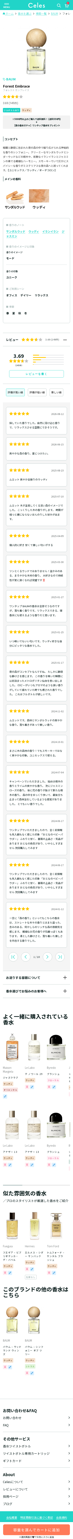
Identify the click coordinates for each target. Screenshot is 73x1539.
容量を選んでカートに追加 (36, 1529)
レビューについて (15, 1489)
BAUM (11, 79)
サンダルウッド (15, 231)
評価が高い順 (15, 392)
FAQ (6, 1425)
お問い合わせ (12, 1417)
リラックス (41, 295)
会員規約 (61, 1517)
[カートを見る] (66, 6)
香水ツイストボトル (17, 1446)
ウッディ (33, 231)
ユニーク (11, 277)
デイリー (25, 295)
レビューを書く (36, 373)
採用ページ (10, 1496)
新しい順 (56, 392)
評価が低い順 (37, 392)
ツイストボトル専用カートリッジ (26, 1453)
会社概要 (11, 1517)
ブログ (7, 1503)
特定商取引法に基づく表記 (36, 1517)
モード (10, 258)
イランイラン (50, 231)
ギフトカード (12, 1460)
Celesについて (13, 1481)
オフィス (11, 295)
